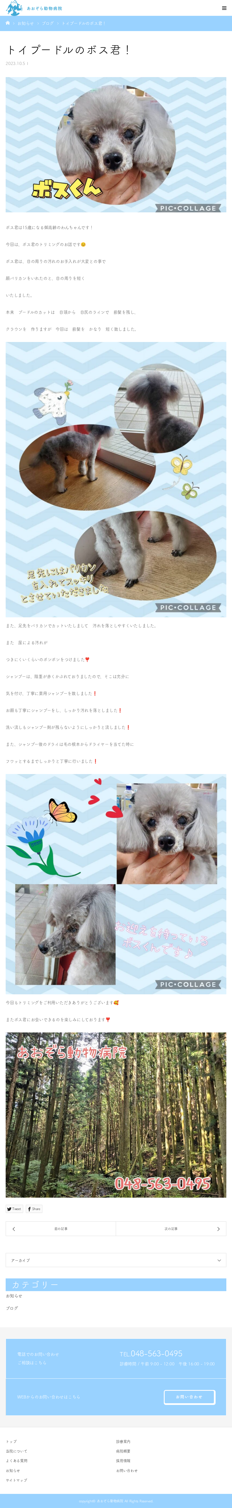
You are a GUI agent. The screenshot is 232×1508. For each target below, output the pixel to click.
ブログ (12, 1308)
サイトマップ (16, 1480)
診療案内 (123, 1441)
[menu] (224, 8)
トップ (11, 1441)
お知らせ (14, 1296)
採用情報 (123, 1461)
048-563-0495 (156, 1353)
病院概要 (123, 1451)
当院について (16, 1451)
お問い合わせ (189, 1397)
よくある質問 (16, 1461)
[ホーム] (8, 22)
